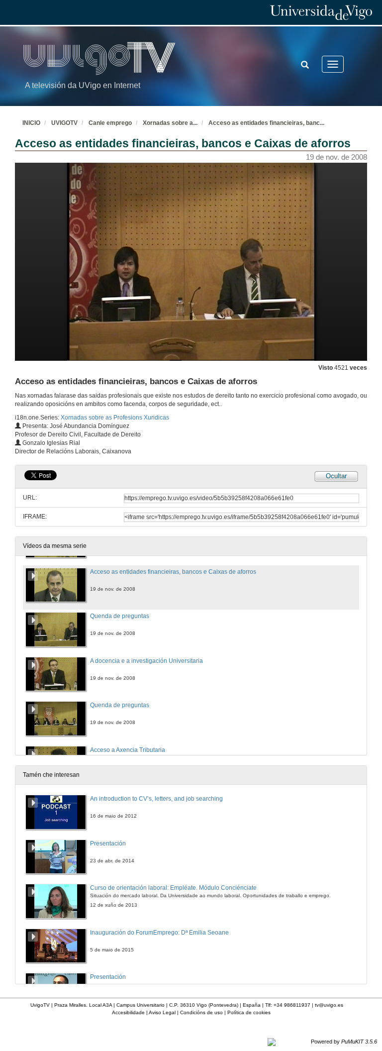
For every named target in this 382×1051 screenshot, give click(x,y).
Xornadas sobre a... (170, 122)
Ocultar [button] (336, 476)
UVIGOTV (64, 122)
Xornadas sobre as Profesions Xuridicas (115, 417)
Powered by (344, 1042)
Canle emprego (110, 122)
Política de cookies (249, 1012)
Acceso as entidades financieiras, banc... (266, 122)
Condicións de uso (201, 1012)
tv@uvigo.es (329, 1005)
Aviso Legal (162, 1012)
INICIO (31, 122)
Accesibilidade (128, 1012)
